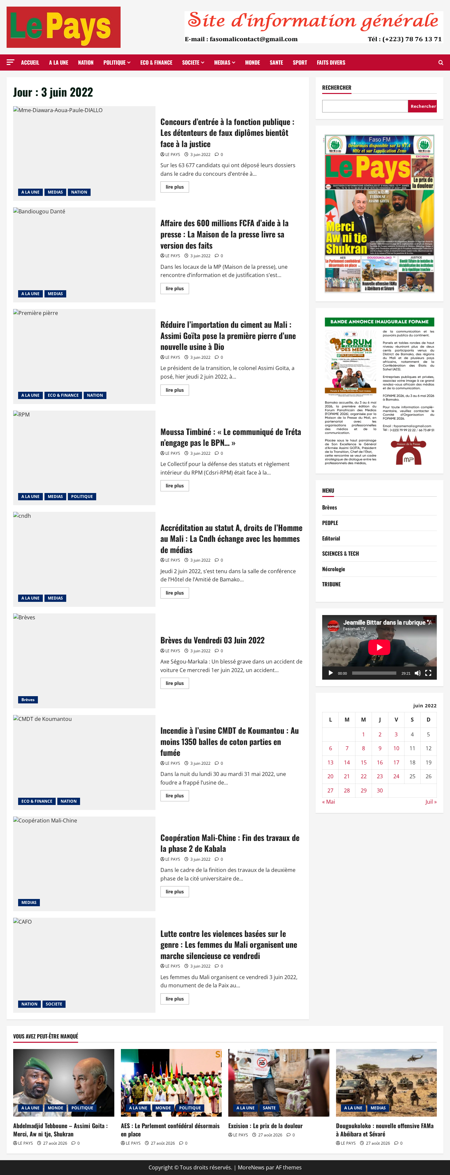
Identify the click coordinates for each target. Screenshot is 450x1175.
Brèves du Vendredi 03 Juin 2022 (84, 660)
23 (380, 776)
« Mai (328, 802)
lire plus (177, 188)
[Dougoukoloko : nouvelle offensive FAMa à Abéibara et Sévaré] (386, 1082)
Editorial (331, 538)
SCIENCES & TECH (340, 553)
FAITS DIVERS (331, 62)
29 (364, 790)
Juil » (431, 802)
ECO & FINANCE (156, 62)
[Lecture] (330, 673)
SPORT (300, 62)
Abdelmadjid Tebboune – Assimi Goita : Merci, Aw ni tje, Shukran (60, 1129)
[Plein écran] (428, 673)
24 (396, 776)
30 (380, 790)
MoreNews (251, 1167)
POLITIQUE (114, 62)
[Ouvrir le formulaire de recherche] (440, 62)
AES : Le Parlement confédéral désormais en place (170, 1129)
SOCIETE (190, 62)
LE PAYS (172, 154)
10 (396, 748)
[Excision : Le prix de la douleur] (278, 1082)
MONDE (252, 62)
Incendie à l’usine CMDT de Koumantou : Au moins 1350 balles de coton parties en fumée (84, 762)
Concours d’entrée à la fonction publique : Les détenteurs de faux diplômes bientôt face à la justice (84, 153)
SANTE (276, 62)
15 (364, 762)
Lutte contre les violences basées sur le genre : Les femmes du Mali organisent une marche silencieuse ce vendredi (84, 965)
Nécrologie (333, 569)
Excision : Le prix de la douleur (265, 1125)
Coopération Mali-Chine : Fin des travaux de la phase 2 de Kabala (84, 864)
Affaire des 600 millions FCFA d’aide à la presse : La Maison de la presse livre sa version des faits (84, 254)
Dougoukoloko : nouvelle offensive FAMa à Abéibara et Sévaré (385, 1129)
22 (364, 776)
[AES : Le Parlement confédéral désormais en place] (171, 1082)
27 (330, 790)
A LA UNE (58, 62)
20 (330, 776)
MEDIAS (222, 62)
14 (347, 762)
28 (347, 790)
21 (347, 776)
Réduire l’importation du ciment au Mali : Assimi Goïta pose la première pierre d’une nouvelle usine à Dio (84, 356)
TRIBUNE (331, 584)
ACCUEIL (30, 62)
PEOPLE (330, 523)
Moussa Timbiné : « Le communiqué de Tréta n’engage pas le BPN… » (84, 458)
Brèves (28, 699)
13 (330, 762)
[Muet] (417, 673)
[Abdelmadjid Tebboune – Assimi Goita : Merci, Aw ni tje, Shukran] (63, 1082)
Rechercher (337, 87)
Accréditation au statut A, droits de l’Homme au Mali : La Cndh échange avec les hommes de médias (84, 559)
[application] (379, 647)
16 (380, 762)
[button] (10, 62)
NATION (86, 62)
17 (396, 762)
